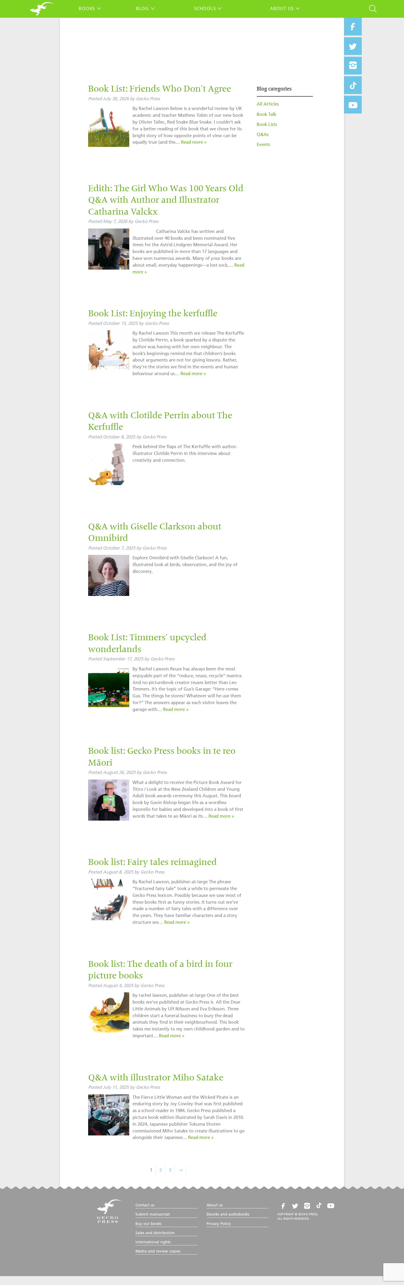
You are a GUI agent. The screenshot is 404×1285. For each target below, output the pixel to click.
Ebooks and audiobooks (227, 1214)
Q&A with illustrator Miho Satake (155, 1078)
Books (87, 8)
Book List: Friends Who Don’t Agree (159, 89)
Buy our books (148, 1224)
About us (282, 8)
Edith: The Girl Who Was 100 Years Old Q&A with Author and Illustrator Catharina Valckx (165, 201)
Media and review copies (157, 1251)
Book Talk (266, 114)
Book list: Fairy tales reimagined (152, 862)
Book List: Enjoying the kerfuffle (152, 314)
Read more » (193, 142)
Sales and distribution (155, 1233)
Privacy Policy (218, 1224)
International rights (153, 1242)
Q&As (263, 134)
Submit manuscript (152, 1214)
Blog (142, 8)
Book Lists (267, 124)
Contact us (144, 1205)
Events (263, 144)
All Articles (268, 104)
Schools (205, 8)
